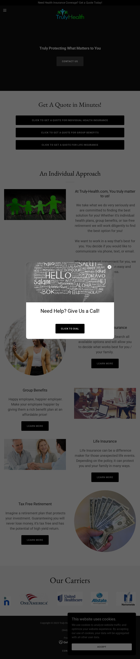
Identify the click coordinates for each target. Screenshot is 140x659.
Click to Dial (70, 328)
